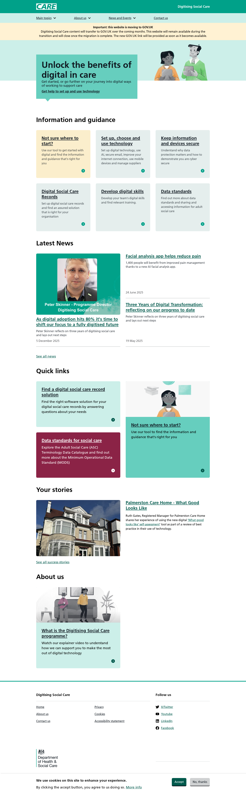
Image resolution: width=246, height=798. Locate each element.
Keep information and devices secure (180, 140)
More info (134, 787)
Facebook (167, 728)
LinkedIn (167, 721)
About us (42, 714)
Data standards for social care (72, 440)
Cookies (100, 714)
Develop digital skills (122, 191)
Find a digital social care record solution (73, 392)
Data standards (176, 191)
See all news (46, 356)
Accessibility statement (109, 721)
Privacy (99, 707)
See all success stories (52, 562)
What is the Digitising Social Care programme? (75, 633)
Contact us (161, 18)
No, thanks (200, 782)
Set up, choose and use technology (120, 140)
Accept (179, 782)
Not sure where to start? (60, 140)
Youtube (167, 714)
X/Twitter (167, 707)
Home (40, 707)
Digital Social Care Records (60, 194)
